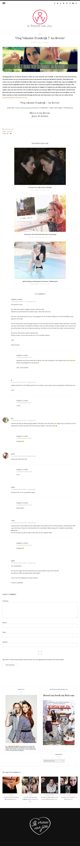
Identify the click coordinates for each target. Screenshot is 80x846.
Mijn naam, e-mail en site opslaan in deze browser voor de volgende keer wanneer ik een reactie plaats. (33, 659)
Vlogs (40, 34)
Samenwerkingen (39, 237)
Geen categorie (49, 794)
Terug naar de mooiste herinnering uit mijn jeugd (40, 234)
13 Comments (45, 42)
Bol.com (69, 695)
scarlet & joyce (9, 129)
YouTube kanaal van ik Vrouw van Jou (14, 97)
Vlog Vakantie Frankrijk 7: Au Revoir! (40, 38)
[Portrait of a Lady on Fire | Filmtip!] (40, 167)
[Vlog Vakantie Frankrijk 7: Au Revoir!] (40, 61)
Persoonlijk (31, 237)
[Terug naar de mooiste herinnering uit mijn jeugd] (40, 214)
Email (4, 632)
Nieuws (38, 190)
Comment (5, 601)
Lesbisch (33, 190)
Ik (11, 380)
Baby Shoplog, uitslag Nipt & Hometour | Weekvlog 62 (40, 281)
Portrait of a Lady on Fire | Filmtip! (40, 187)
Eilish (13, 454)
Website (5, 642)
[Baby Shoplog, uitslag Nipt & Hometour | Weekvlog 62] (40, 261)
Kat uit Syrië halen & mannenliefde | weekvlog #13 (30, 799)
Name (4, 622)
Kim (12, 418)
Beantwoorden (32, 301)
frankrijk (9, 131)
